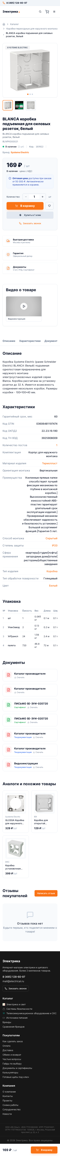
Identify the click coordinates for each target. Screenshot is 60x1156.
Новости (7, 1114)
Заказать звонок (32, 223)
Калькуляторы (10, 1072)
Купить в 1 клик (32, 215)
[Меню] (54, 11)
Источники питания (17, 1017)
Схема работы (10, 1105)
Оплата (6, 1045)
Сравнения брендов (13, 1026)
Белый (53, 585)
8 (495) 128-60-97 (14, 976)
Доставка (8, 1050)
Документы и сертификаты (17, 1068)
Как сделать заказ (13, 1041)
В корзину (27, 205)
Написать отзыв (46, 893)
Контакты (8, 1096)
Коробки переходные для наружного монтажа (31, 28)
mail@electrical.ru (13, 981)
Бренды (7, 1022)
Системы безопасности (19, 1008)
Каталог (14, 24)
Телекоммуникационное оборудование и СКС (31, 1013)
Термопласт (49, 463)
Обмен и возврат (12, 1054)
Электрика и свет (16, 1004)
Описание (9, 340)
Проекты (7, 1100)
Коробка (52, 571)
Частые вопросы (12, 1059)
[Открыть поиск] (40, 11)
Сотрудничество (11, 1109)
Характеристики (30, 340)
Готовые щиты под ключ (16, 1077)
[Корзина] (47, 11)
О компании (9, 1091)
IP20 (54, 545)
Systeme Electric (20, 152)
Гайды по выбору (12, 1063)
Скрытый (51, 538)
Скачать (20, 677)
